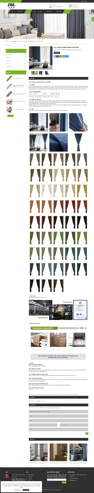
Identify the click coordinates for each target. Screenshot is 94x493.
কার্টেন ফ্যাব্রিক (14, 41)
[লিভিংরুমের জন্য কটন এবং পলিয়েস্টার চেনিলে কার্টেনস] (39, 451)
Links (43, 487)
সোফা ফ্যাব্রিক (8, 66)
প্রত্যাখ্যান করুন (17, 490)
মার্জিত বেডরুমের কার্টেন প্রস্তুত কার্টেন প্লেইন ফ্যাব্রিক (78, 462)
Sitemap (48, 487)
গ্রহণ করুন (26, 490)
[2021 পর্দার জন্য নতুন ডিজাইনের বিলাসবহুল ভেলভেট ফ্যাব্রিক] (34, 73)
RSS (52, 487)
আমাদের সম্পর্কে (20, 11)
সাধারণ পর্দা (19, 41)
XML (55, 487)
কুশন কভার (8, 60)
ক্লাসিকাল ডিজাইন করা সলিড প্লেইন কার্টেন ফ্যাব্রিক (58, 462)
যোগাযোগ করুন (58, 11)
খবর (34, 11)
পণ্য (28, 11)
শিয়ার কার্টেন (8, 57)
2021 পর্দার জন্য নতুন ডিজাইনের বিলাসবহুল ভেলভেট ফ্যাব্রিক (33, 41)
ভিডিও (41, 11)
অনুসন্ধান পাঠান (49, 11)
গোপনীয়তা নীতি (60, 487)
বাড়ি (12, 11)
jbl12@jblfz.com (76, 6)
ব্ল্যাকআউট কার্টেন (31, 401)
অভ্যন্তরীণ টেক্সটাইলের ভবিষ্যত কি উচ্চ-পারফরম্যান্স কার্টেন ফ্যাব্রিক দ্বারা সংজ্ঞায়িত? (18, 475)
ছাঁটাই (7, 63)
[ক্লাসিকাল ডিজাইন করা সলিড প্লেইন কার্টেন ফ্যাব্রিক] (58, 451)
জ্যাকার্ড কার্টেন (38, 401)
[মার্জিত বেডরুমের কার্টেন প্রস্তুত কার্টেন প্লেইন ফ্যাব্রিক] (78, 451)
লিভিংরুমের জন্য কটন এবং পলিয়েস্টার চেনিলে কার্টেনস (38, 462)
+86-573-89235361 (57, 6)
